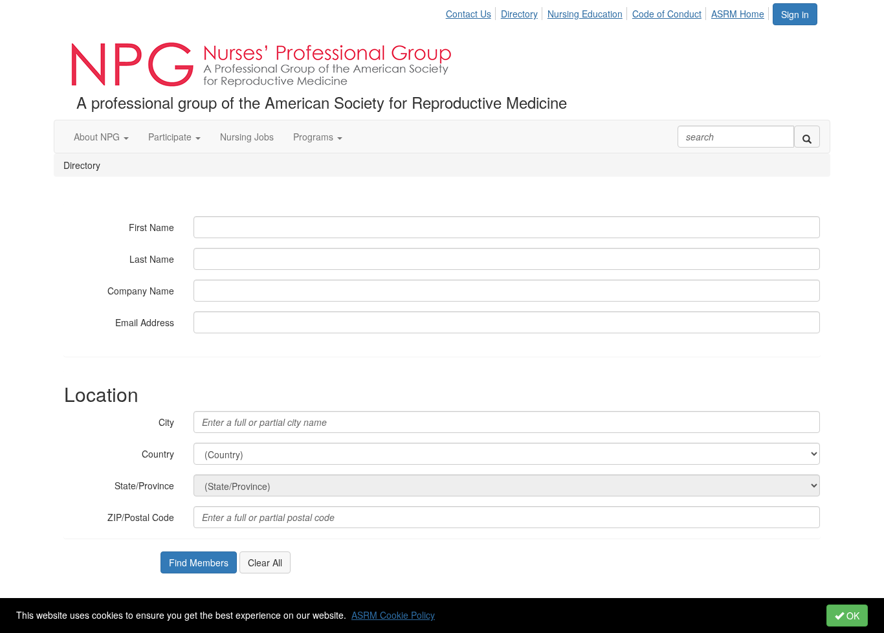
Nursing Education (585, 13)
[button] (101, 136)
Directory (519, 13)
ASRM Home (737, 13)
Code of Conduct (667, 13)
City (166, 422)
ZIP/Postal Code (140, 517)
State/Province (144, 485)
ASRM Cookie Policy (393, 614)
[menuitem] (472, 11)
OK (851, 615)
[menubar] (609, 11)
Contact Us (468, 13)
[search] (807, 137)
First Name (151, 227)
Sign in (795, 14)
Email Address (144, 322)
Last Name (151, 258)
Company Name (140, 290)
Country (158, 453)
